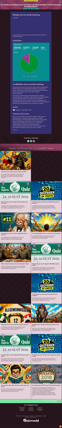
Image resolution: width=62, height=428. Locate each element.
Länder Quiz (40, 407)
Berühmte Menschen (17, 151)
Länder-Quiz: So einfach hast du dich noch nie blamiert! (27, 122)
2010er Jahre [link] (52, 365)
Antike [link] (26, 151)
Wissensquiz (22, 408)
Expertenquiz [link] (25, 213)
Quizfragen (31, 407)
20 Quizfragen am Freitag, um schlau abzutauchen (26, 124)
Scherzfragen (30, 409)
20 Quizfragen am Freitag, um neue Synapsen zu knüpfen (28, 118)
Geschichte (56, 365)
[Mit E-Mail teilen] (31, 142)
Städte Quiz (40, 408)
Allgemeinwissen (21, 213)
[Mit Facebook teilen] (34, 142)
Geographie (25, 8)
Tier (29, 8)
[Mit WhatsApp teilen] (28, 142)
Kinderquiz (22, 410)
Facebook (30, 417)
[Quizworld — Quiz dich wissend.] (4, 2)
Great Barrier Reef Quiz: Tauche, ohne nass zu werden (27, 127)
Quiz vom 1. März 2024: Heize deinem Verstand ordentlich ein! (29, 116)
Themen (26, 0)
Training (31, 0)
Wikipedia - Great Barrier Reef (23, 110)
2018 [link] (49, 365)
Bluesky (27, 417)
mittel (29, 151)
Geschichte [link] (23, 151)
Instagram (34, 417)
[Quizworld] (31, 423)
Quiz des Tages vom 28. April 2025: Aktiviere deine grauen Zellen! (30, 119)
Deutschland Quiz (40, 409)
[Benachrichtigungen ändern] (60, 426)
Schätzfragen (31, 408)
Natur (32, 8)
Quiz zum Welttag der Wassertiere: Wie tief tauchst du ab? (28, 121)
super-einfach (36, 8)
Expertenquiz (22, 409)
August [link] (29, 245)
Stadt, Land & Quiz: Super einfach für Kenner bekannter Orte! (29, 126)
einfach (60, 213)
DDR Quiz (40, 410)
